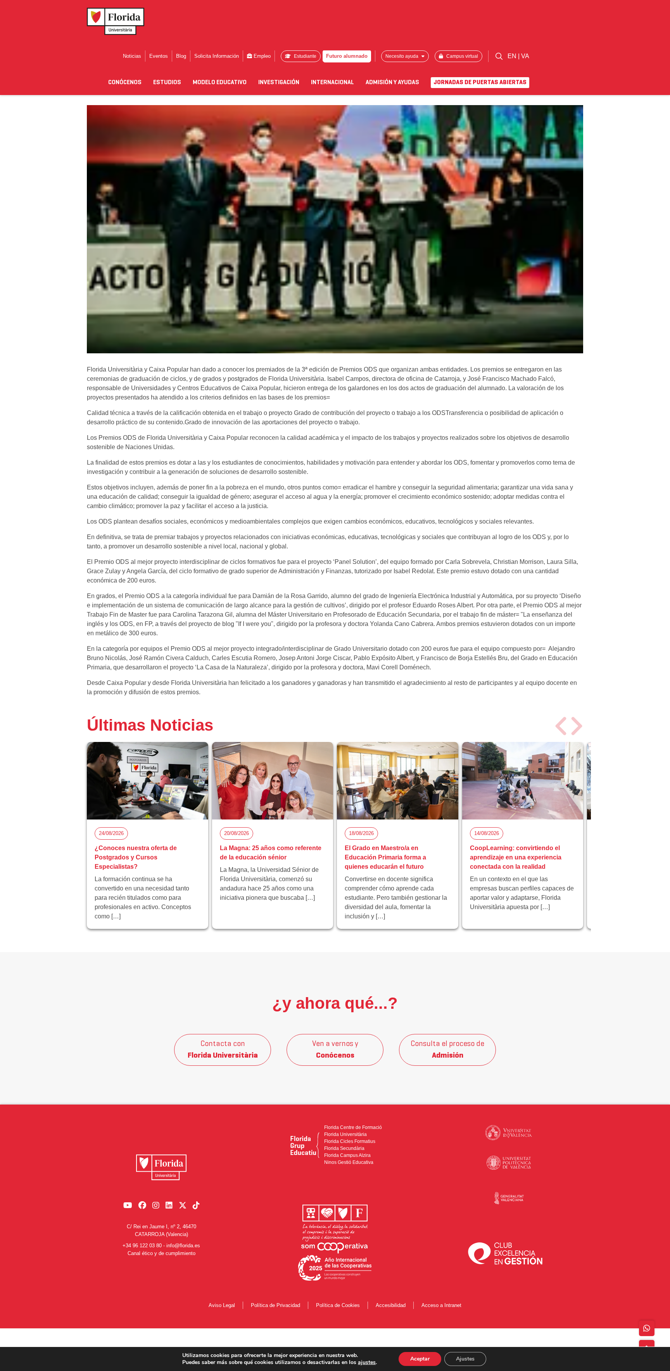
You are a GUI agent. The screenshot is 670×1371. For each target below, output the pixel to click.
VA (525, 56)
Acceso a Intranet (441, 1305)
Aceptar (420, 1358)
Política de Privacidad (275, 1305)
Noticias (132, 56)
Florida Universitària (345, 1134)
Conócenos (125, 82)
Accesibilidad (391, 1305)
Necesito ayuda (402, 56)
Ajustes (465, 1358)
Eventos (158, 56)
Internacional (332, 82)
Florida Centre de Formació (353, 1127)
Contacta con (223, 1050)
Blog (181, 56)
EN (513, 56)
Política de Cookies (338, 1305)
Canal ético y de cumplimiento (161, 1253)
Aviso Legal (222, 1305)
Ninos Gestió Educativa (348, 1162)
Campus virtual (461, 56)
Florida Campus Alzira (347, 1155)
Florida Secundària (344, 1148)
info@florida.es (183, 1245)
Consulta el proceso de (447, 1050)
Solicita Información (216, 56)
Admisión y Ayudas (392, 82)
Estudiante (304, 56)
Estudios (167, 82)
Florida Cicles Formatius (349, 1141)
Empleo (261, 56)
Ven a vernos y (335, 1050)
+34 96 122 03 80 (142, 1245)
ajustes (367, 1362)
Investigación (278, 82)
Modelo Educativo (220, 82)
